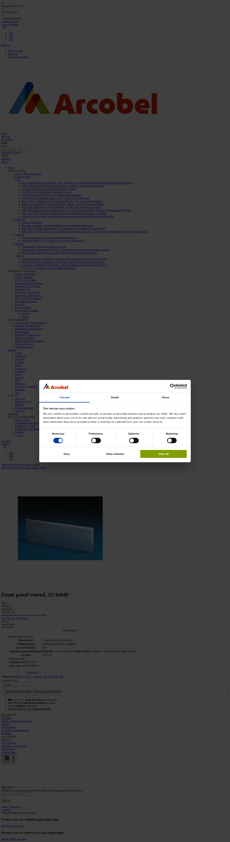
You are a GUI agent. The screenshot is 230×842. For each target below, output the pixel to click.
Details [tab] (115, 397)
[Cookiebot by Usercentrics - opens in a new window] (172, 386)
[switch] (96, 440)
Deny (67, 453)
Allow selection (115, 453)
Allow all (163, 453)
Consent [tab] (64, 397)
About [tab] (165, 397)
